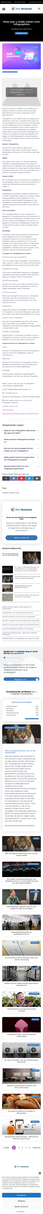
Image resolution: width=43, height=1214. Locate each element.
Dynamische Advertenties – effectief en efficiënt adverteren (19, 634)
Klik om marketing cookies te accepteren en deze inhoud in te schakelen (21, 92)
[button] (40, 1173)
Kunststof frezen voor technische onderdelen (18, 617)
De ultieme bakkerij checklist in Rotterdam (18, 629)
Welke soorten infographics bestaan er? (21, 440)
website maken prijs (10, 406)
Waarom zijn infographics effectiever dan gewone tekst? (21, 432)
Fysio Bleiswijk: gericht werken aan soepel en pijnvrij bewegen (27, 577)
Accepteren (21, 1195)
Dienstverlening (12, 713)
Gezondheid (11, 715)
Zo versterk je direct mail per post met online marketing (27, 596)
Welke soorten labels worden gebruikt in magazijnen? (17, 608)
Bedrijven (10, 708)
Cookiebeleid (20, 1211)
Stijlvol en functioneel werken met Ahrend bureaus (20, 625)
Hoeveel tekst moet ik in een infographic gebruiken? (21, 467)
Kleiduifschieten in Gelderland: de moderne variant (20, 638)
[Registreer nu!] (37, 679)
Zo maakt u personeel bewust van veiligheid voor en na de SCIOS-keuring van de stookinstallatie (27, 569)
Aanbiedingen (21, 33)
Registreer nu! (20, 679)
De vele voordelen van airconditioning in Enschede (20, 621)
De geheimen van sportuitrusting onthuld (17, 613)
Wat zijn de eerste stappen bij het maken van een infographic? (21, 449)
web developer (8, 410)
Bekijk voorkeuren (21, 1207)
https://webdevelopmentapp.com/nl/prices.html (20, 414)
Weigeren (21, 1201)
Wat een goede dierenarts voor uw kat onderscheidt (10, 554)
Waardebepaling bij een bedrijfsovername (23, 586)
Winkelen (10, 711)
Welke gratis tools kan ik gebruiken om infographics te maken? (21, 458)
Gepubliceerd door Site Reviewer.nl (20, 825)
